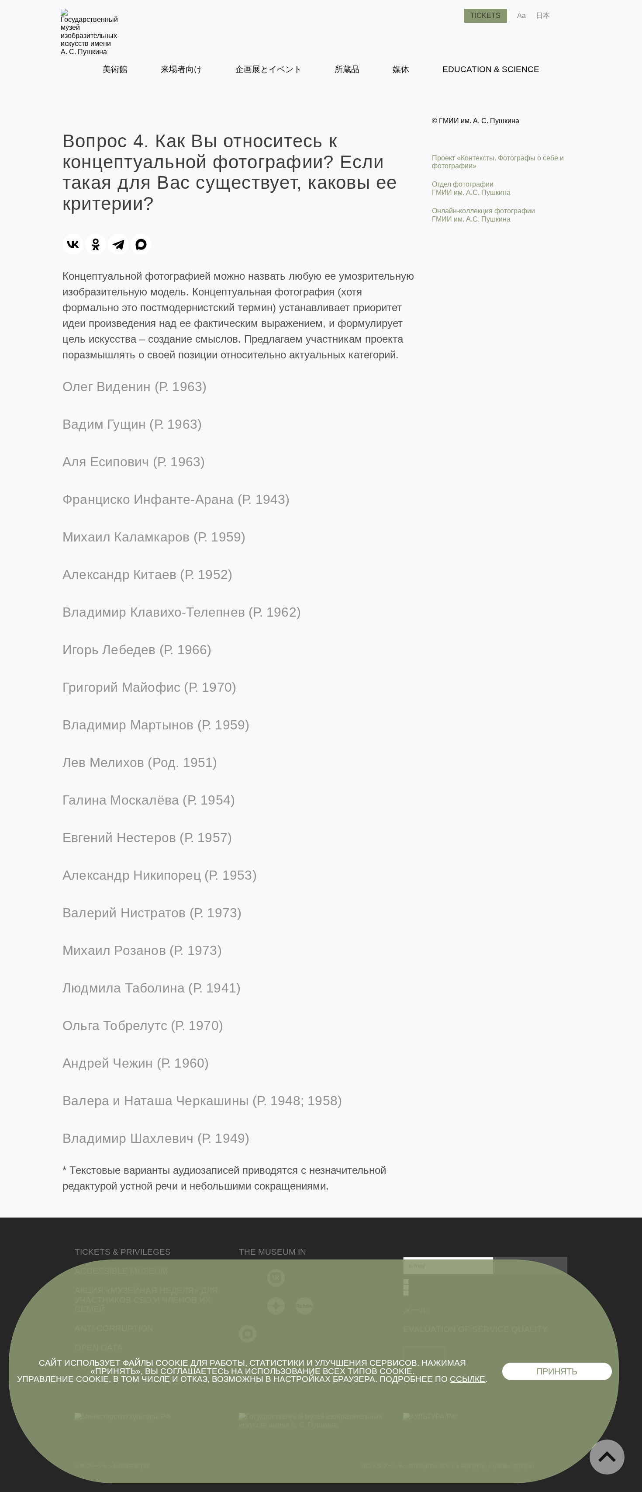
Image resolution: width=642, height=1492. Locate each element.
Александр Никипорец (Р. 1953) (159, 875)
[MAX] (141, 244)
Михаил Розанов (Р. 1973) (142, 950)
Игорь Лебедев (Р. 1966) (137, 649)
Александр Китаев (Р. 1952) (147, 574)
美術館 (115, 69)
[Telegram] (118, 244)
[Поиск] (450, 16)
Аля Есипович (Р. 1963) (133, 462)
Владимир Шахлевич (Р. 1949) (155, 1138)
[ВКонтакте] (72, 244)
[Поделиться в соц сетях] (569, 16)
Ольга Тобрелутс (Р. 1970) (142, 1025)
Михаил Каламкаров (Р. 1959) (153, 537)
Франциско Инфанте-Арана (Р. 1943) (176, 499)
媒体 (401, 69)
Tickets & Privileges (123, 1251)
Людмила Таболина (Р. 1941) (151, 988)
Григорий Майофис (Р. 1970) (149, 687)
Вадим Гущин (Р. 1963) (132, 424)
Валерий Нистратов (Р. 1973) (152, 913)
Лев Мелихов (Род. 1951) (139, 762)
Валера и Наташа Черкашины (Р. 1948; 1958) (202, 1100)
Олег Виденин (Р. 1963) (134, 386)
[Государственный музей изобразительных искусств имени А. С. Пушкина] (89, 52)
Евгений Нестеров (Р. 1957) (147, 837)
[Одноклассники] (95, 244)
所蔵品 (347, 69)
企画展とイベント (268, 69)
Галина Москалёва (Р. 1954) (148, 800)
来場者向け (181, 69)
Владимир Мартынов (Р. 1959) (155, 725)
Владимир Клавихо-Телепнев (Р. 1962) (181, 612)
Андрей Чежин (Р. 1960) (135, 1063)
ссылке (467, 1379)
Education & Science (490, 69)
